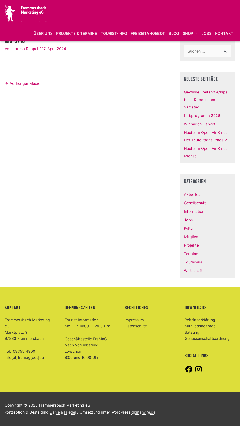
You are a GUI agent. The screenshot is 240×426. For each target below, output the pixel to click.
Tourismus (193, 262)
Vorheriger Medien (23, 83)
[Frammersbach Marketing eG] (26, 12)
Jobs (206, 33)
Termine (191, 253)
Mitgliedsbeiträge (200, 326)
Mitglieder (193, 236)
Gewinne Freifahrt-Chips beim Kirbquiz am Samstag (205, 99)
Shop (188, 33)
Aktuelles (192, 194)
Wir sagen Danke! (199, 124)
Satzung (192, 332)
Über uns (43, 33)
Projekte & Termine (76, 33)
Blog (174, 33)
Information (194, 211)
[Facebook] (189, 372)
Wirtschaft (193, 270)
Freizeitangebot (148, 33)
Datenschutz (136, 326)
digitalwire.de (143, 412)
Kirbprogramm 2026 (202, 115)
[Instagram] (198, 372)
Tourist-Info (114, 33)
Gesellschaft (195, 203)
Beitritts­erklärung (200, 320)
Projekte (191, 245)
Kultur (189, 228)
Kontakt (224, 33)
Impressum (134, 320)
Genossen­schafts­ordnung (207, 338)
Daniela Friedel (63, 412)
